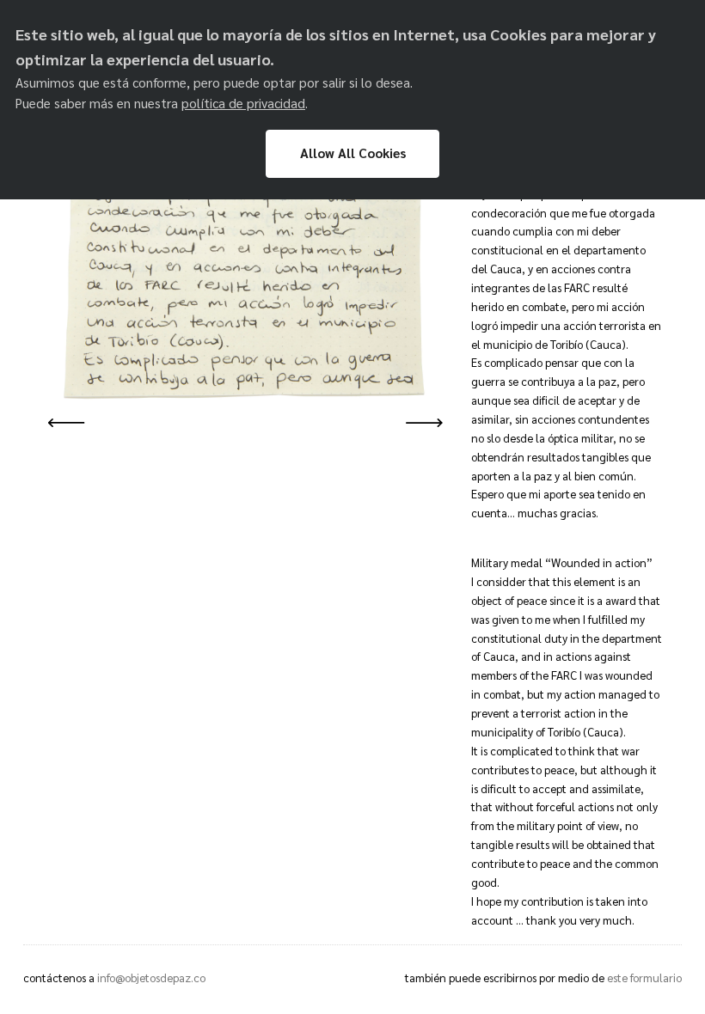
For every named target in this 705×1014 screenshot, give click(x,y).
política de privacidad (243, 103)
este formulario (644, 977)
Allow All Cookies (353, 153)
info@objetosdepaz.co (151, 977)
